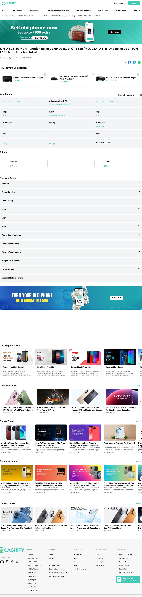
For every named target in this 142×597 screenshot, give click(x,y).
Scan (4, 226)
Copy (4, 218)
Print (4, 209)
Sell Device (77, 549)
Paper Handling (8, 192)
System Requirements (11, 252)
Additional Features (10, 243)
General (5, 183)
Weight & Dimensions (11, 261)
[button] (134, 3)
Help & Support (101, 549)
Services (29, 549)
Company (52, 549)
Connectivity (7, 201)
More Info (121, 549)
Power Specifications (11, 235)
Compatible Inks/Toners (12, 278)
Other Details (8, 269)
